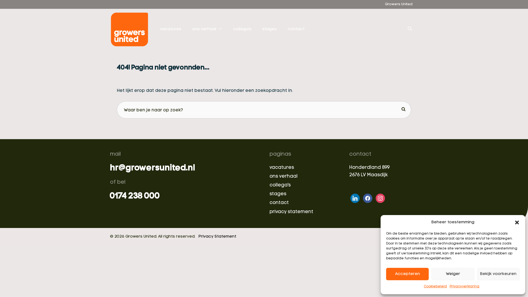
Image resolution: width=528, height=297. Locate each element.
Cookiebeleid (435, 286)
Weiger (453, 274)
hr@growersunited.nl (152, 168)
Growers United (399, 4)
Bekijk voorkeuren (498, 274)
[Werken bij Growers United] (131, 29)
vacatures (170, 29)
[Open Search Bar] (410, 29)
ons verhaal (204, 29)
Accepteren (407, 274)
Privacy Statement (217, 237)
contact (296, 29)
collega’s (242, 29)
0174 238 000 (135, 196)
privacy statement (291, 212)
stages (269, 29)
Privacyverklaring (464, 286)
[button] (517, 222)
